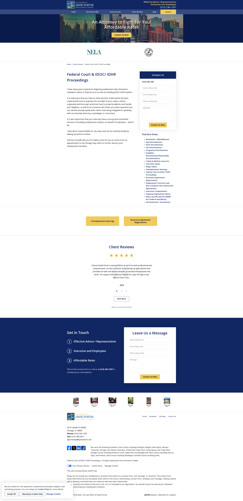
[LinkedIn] (79, 448)
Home (73, 12)
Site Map (162, 416)
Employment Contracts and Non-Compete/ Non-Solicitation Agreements (159, 186)
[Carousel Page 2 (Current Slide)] (121, 291)
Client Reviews (137, 12)
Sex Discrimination (154, 147)
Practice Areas (115, 12)
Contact (168, 12)
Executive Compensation (156, 191)
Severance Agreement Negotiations (140, 221)
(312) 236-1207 (168, 7)
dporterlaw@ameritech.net (79, 439)
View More (121, 299)
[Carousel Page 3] (126, 291)
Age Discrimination (154, 142)
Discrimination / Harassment (158, 202)
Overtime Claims (153, 164)
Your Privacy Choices (80, 466)
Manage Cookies (111, 466)
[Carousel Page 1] (116, 291)
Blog (154, 12)
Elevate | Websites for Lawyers (160, 495)
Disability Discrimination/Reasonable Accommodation (157, 156)
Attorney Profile (92, 12)
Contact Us (158, 75)
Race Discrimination (154, 145)
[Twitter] (74, 448)
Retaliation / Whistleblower (157, 139)
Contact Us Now (121, 35)
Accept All (11, 494)
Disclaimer (153, 416)
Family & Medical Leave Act (157, 161)
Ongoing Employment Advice (158, 194)
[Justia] (83, 448)
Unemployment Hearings (156, 169)
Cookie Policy (97, 466)
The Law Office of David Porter (94, 495)
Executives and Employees (163, 4)
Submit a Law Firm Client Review (122, 307)
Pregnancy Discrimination (157, 150)
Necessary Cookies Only (32, 494)
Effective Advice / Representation (160, 2)
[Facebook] (69, 448)
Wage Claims (151, 166)
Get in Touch (78, 332)
